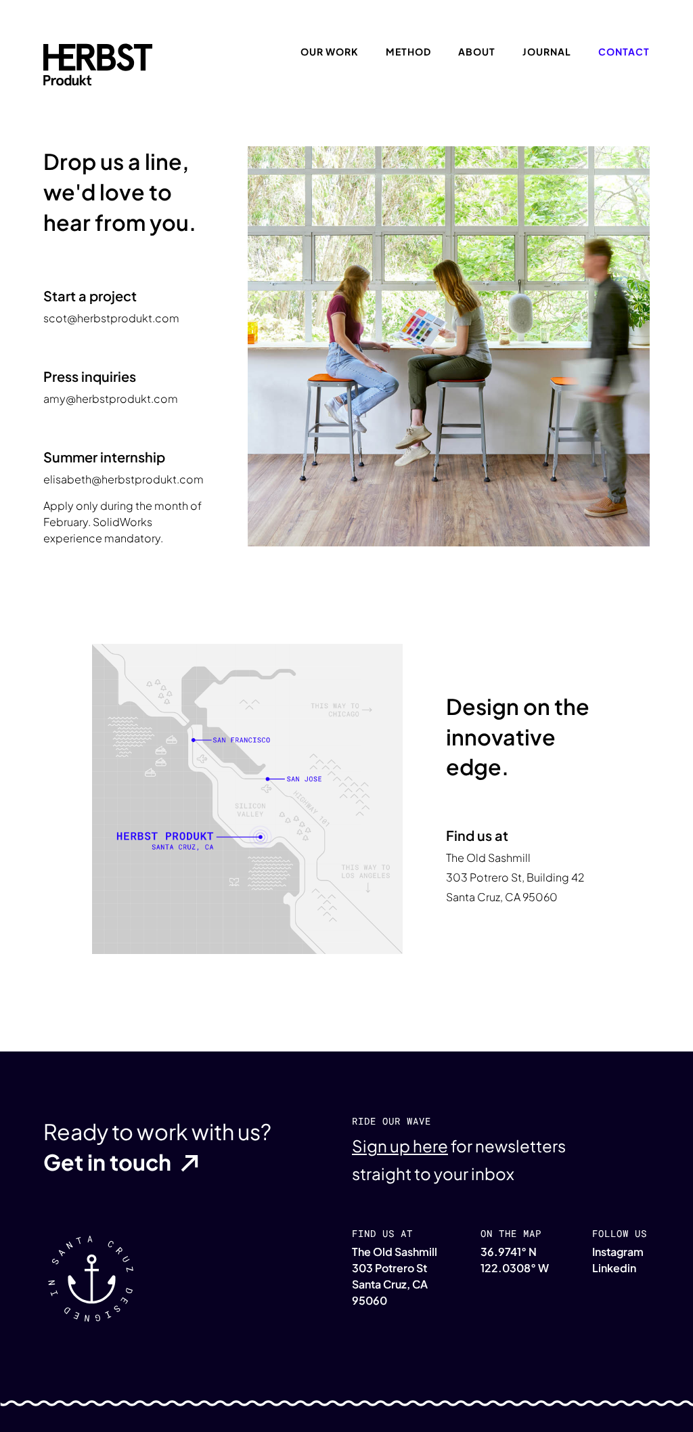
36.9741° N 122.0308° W (514, 1259)
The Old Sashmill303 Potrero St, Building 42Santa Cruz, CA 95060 (515, 877)
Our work (329, 51)
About (476, 51)
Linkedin (614, 1268)
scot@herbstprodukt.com (111, 318)
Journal (546, 51)
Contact (624, 51)
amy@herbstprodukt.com (110, 398)
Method (408, 51)
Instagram (618, 1251)
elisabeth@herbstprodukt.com (123, 479)
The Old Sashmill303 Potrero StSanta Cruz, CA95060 (394, 1275)
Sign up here (400, 1145)
